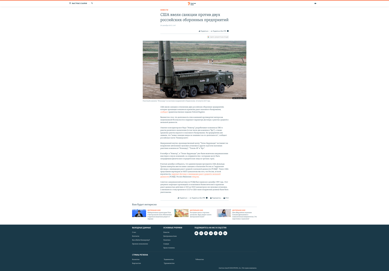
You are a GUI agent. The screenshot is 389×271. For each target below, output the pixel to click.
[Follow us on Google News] (220, 233)
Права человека (169, 248)
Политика (166, 240)
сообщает (164, 112)
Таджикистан (169, 259)
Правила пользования (140, 244)
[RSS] (225, 233)
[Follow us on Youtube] (196, 233)
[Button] (203, 31)
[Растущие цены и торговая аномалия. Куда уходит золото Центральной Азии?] (182, 213)
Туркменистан (169, 263)
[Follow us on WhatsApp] (216, 233)
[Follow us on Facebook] (206, 233)
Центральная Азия (154, 210)
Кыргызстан (136, 263)
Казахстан (135, 259)
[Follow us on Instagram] (201, 233)
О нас (134, 232)
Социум (166, 244)
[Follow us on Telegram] (211, 233)
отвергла (195, 177)
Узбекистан (199, 259)
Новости (164, 10)
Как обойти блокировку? (141, 240)
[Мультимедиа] (315, 3)
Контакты (135, 236)
